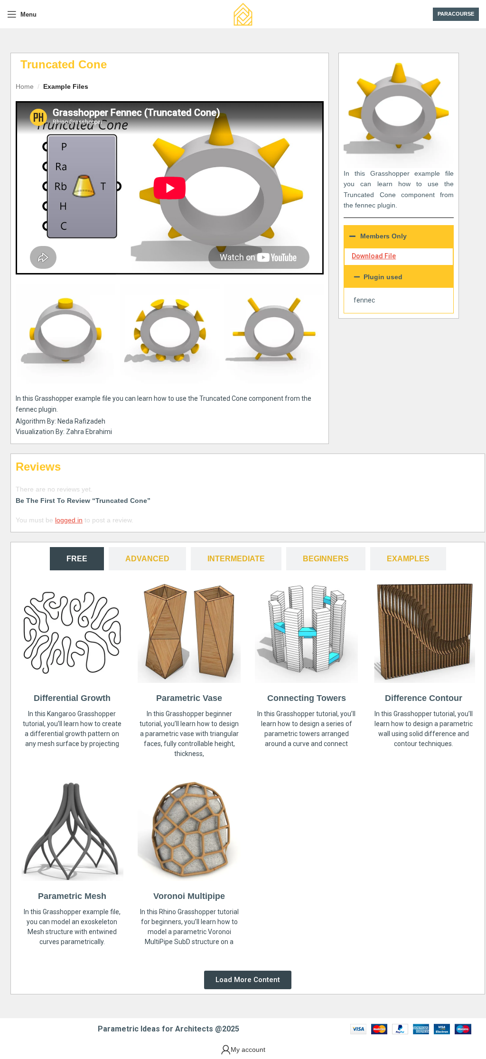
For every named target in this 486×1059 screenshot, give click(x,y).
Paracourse (456, 14)
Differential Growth (72, 698)
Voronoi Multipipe (189, 896)
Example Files (65, 86)
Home (25, 86)
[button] (398, 276)
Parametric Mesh (72, 896)
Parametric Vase (189, 698)
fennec (364, 300)
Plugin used (383, 277)
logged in (69, 520)
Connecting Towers (306, 698)
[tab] (77, 558)
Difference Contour (423, 698)
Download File (374, 256)
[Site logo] (243, 14)
